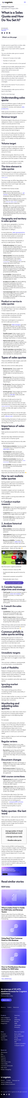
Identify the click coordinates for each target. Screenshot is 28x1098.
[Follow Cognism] (1, 1094)
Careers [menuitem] (9, 1007)
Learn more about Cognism (13, 583)
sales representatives (18, 232)
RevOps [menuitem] (16, 1021)
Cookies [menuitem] (8, 1080)
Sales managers (16, 324)
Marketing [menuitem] (17, 1019)
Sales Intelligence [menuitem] (5, 1017)
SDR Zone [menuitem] (3, 1060)
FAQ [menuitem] (15, 1041)
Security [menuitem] (3, 1038)
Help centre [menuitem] (4, 1067)
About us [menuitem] (3, 1007)
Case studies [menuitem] (4, 1063)
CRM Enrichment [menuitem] (5, 1021)
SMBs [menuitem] (15, 1023)
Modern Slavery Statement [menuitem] (8, 1084)
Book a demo (6, 1000)
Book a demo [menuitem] (17, 1034)
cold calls (12, 394)
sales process (9, 416)
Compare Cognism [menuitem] (19, 1045)
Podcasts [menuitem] (3, 1058)
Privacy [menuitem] (3, 1080)
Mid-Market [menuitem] (17, 1025)
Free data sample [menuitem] (19, 1036)
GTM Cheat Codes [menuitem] (6, 1062)
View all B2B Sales (7, 979)
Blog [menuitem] (2, 1054)
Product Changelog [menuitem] (6, 1069)
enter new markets (15, 594)
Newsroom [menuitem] (16, 1007)
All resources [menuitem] (4, 1052)
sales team (6, 449)
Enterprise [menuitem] (17, 1027)
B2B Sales (3, 30)
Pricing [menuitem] (16, 1038)
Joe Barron (5, 29)
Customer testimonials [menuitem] (7, 1065)
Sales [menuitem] (15, 1017)
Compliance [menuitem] (4, 1036)
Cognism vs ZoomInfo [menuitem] (20, 1043)
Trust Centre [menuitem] (4, 1039)
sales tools (18, 541)
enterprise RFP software (16, 802)
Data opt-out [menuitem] (16, 1080)
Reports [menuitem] (3, 1056)
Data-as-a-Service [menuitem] (6, 1019)
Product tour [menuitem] (17, 1039)
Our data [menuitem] (3, 1034)
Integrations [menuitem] (4, 1023)
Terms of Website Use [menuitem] (6, 1082)
